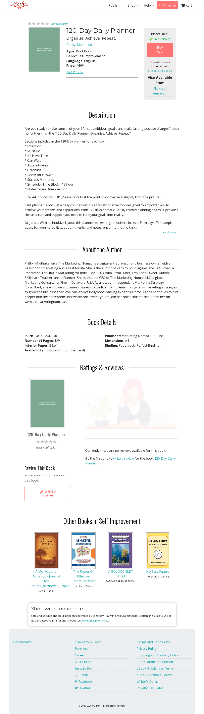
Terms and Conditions (153, 642)
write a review (123, 458)
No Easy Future (157, 571)
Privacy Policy (147, 648)
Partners (81, 648)
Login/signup (167, 5)
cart (188, 5)
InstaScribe (83, 668)
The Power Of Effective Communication (83, 576)
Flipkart (159, 88)
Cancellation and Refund (155, 662)
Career (80, 655)
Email (83, 675)
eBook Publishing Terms (155, 668)
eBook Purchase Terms (154, 675)
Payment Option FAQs (95, 620)
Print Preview (74, 72)
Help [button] (148, 5)
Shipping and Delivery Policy (158, 655)
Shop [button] (132, 5)
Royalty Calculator (150, 688)
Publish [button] (114, 5)
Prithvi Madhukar (79, 44)
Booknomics (22, 642)
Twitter (84, 688)
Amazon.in (161, 93)
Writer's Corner (148, 681)
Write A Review (49, 494)
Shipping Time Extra (160, 70)
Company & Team (88, 642)
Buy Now (160, 49)
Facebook (85, 681)
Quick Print (83, 662)
